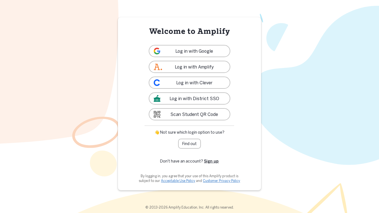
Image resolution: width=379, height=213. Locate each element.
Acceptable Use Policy (178, 181)
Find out (189, 143)
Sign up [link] (211, 161)
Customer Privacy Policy (221, 181)
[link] (190, 51)
